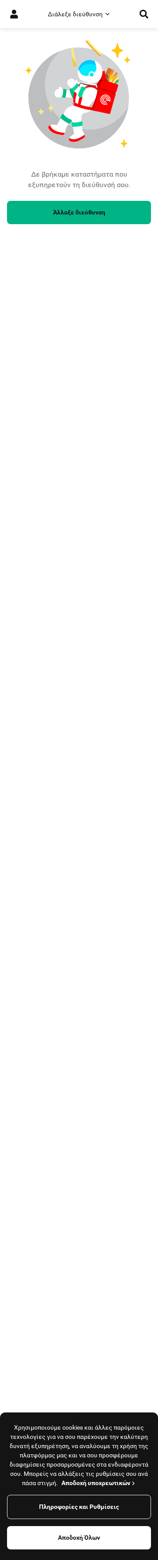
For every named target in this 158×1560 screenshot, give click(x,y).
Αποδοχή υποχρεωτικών (95, 1482)
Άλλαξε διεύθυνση (79, 212)
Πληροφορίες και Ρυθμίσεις (79, 1506)
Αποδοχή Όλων (79, 1537)
